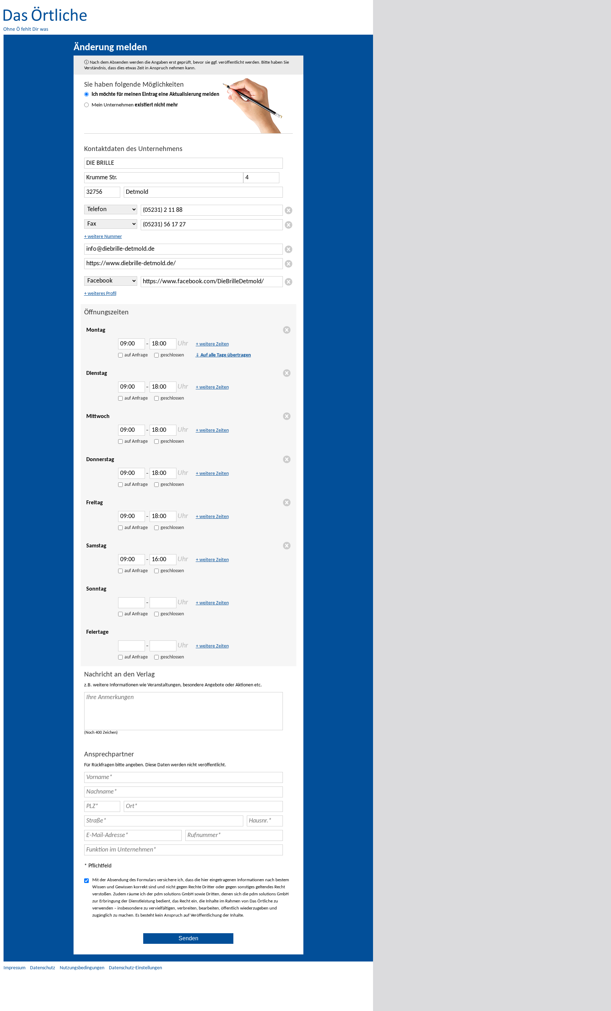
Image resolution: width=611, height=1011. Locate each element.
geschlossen (172, 355)
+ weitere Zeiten (212, 344)
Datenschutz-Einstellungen (135, 968)
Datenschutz (42, 968)
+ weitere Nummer (103, 236)
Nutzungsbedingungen (82, 968)
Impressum (14, 968)
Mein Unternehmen (135, 105)
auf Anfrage (136, 355)
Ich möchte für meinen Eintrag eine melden (155, 94)
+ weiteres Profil (100, 293)
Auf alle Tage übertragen (223, 355)
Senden (188, 938)
